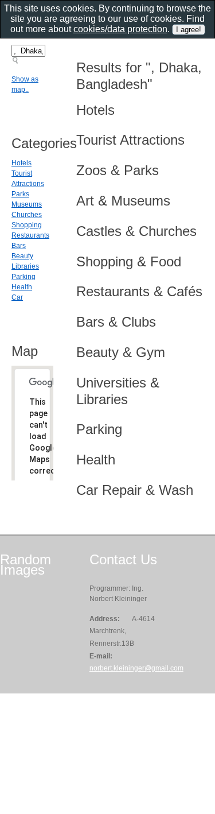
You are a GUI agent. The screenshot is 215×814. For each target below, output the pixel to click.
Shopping (26, 225)
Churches (26, 215)
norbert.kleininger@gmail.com (136, 668)
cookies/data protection (120, 29)
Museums (26, 204)
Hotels (21, 163)
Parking (23, 277)
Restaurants (30, 235)
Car (17, 297)
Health (21, 287)
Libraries (25, 266)
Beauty (22, 256)
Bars (18, 246)
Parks (20, 194)
